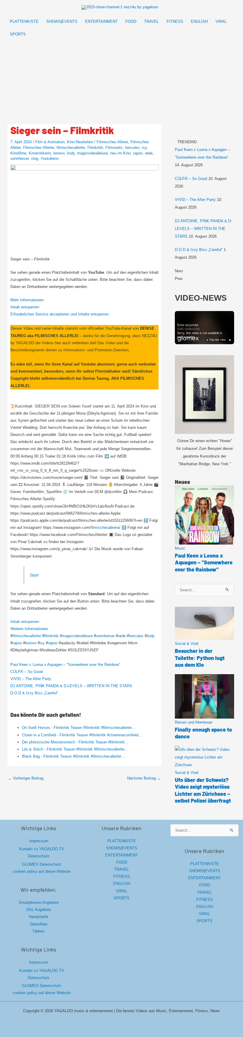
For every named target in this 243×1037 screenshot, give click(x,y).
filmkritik (51, 636)
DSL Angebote (38, 909)
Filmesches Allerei (112, 142)
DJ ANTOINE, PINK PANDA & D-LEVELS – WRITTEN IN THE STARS (71, 686)
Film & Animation (50, 142)
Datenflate (38, 924)
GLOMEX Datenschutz (41, 864)
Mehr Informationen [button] (27, 300)
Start (34, 575)
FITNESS (121, 876)
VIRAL (121, 891)
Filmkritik (95, 147)
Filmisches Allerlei (38, 147)
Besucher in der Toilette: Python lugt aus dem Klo (200, 658)
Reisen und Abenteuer (193, 722)
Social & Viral (186, 643)
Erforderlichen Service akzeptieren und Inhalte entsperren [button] (59, 314)
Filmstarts (114, 147)
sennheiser (19, 158)
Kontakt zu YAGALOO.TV (41, 849)
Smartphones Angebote (39, 902)
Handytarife (38, 916)
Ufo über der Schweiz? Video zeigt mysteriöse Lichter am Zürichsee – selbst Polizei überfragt (203, 790)
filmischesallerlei (71, 147)
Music (180, 548)
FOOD (121, 862)
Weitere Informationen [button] (29, 629)
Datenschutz (38, 856)
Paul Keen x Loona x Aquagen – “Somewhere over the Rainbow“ (65, 664)
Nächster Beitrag (144, 778)
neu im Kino (120, 153)
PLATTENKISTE (121, 841)
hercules (132, 147)
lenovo (59, 153)
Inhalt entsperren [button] (24, 307)
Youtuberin (50, 158)
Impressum (38, 841)
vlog (34, 158)
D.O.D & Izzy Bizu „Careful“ (34, 693)
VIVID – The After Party (30, 679)
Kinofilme (18, 153)
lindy (71, 153)
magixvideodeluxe (92, 153)
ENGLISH (121, 883)
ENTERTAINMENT (121, 855)
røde (149, 153)
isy (144, 147)
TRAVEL (121, 869)
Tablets (38, 931)
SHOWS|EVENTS (121, 848)
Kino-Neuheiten (80, 142)
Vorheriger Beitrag (26, 778)
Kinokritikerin (40, 153)
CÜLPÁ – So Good (26, 671)
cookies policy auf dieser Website (42, 871)
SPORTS (121, 898)
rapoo (138, 153)
